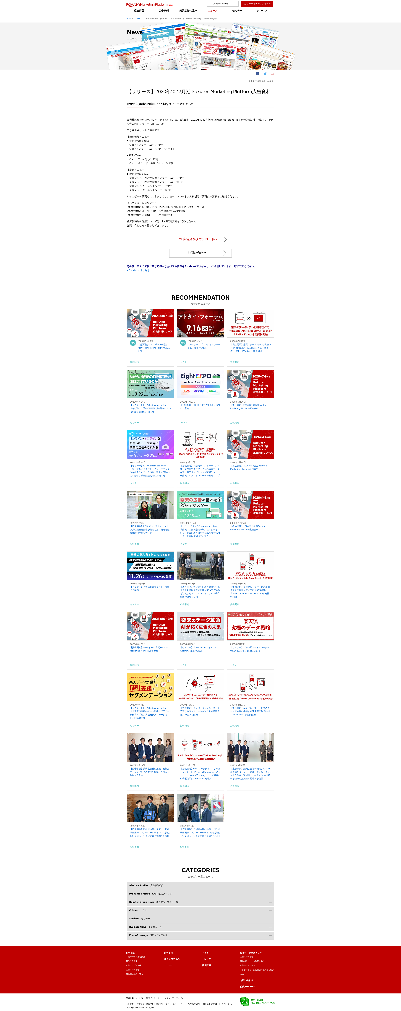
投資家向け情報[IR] (145, 1004)
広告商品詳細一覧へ (134, 974)
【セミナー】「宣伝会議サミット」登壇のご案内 (149, 589)
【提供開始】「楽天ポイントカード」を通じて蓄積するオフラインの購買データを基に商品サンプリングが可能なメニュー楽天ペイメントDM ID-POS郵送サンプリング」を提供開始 (200, 471)
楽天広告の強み (172, 959)
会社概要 (130, 1004)
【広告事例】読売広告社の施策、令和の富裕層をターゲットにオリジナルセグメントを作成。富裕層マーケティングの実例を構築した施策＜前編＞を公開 (250, 774)
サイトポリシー (227, 1004)
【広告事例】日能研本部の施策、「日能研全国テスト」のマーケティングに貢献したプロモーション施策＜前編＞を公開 (200, 832)
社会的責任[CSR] (193, 1004)
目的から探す (131, 961)
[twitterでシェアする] (265, 74)
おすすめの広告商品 (136, 957)
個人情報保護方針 (210, 1004)
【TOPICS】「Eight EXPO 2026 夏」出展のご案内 (200, 407)
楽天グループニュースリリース (169, 1004)
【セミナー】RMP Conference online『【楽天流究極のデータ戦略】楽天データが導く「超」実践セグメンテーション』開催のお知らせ (149, 713)
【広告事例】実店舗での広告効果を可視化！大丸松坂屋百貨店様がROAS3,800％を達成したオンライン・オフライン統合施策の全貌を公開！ (200, 592)
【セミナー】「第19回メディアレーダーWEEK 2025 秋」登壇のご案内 (250, 649)
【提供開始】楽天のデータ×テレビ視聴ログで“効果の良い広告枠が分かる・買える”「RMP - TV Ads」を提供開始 (250, 348)
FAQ (242, 974)
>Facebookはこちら (138, 270)
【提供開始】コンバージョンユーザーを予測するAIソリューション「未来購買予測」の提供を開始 (200, 711)
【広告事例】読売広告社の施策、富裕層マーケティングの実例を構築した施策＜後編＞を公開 (149, 772)
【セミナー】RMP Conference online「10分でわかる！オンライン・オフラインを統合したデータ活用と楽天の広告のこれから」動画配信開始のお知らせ (149, 471)
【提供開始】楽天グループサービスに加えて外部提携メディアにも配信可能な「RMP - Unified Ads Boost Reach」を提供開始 (250, 592)
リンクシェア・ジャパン (173, 998)
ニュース (168, 965)
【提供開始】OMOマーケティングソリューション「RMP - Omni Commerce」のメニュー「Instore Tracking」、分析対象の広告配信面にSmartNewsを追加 (200, 774)
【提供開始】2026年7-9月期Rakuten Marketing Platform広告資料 (248, 407)
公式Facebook (247, 987)
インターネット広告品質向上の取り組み (257, 970)
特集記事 (206, 965)
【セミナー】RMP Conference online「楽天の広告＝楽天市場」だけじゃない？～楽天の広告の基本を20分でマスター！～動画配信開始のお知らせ (200, 531)
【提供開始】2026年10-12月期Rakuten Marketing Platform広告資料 (154, 348)
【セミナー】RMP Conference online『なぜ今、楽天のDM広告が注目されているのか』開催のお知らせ (150, 408)
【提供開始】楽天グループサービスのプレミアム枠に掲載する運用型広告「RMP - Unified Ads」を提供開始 (250, 711)
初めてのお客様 (132, 970)
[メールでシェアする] (272, 74)
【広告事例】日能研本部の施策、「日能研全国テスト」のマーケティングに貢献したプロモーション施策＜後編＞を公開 (149, 832)
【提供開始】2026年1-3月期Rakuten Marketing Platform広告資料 (248, 528)
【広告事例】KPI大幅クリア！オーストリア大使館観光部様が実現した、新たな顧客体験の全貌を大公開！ (150, 529)
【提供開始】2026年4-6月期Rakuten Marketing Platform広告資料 (248, 467)
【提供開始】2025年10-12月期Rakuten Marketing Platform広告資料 (149, 649)
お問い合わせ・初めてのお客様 (257, 4)
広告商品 (130, 953)
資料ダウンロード (221, 4)
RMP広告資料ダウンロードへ (197, 239)
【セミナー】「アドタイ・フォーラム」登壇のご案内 (203, 346)
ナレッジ (206, 959)
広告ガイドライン (247, 966)
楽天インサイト (152, 998)
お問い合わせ (197, 253)
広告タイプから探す (134, 966)
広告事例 (168, 953)
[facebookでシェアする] (257, 74)
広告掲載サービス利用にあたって (254, 961)
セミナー (206, 953)
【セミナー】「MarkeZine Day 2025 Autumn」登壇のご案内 (198, 649)
